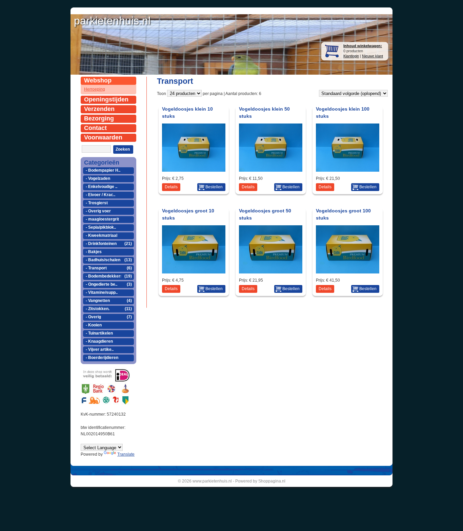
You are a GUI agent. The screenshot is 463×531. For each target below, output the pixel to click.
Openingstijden (106, 99)
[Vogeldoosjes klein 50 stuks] (271, 170)
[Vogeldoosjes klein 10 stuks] (194, 170)
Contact (95, 128)
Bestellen (214, 187)
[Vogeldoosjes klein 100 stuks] (348, 170)
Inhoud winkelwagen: (362, 46)
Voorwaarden (103, 137)
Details (171, 187)
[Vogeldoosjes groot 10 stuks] (194, 271)
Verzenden (99, 109)
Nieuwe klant (372, 56)
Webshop (98, 80)
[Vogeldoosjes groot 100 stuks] (348, 271)
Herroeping (94, 89)
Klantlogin (351, 56)
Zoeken (123, 149)
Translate (126, 454)
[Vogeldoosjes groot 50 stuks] (271, 271)
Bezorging (99, 118)
